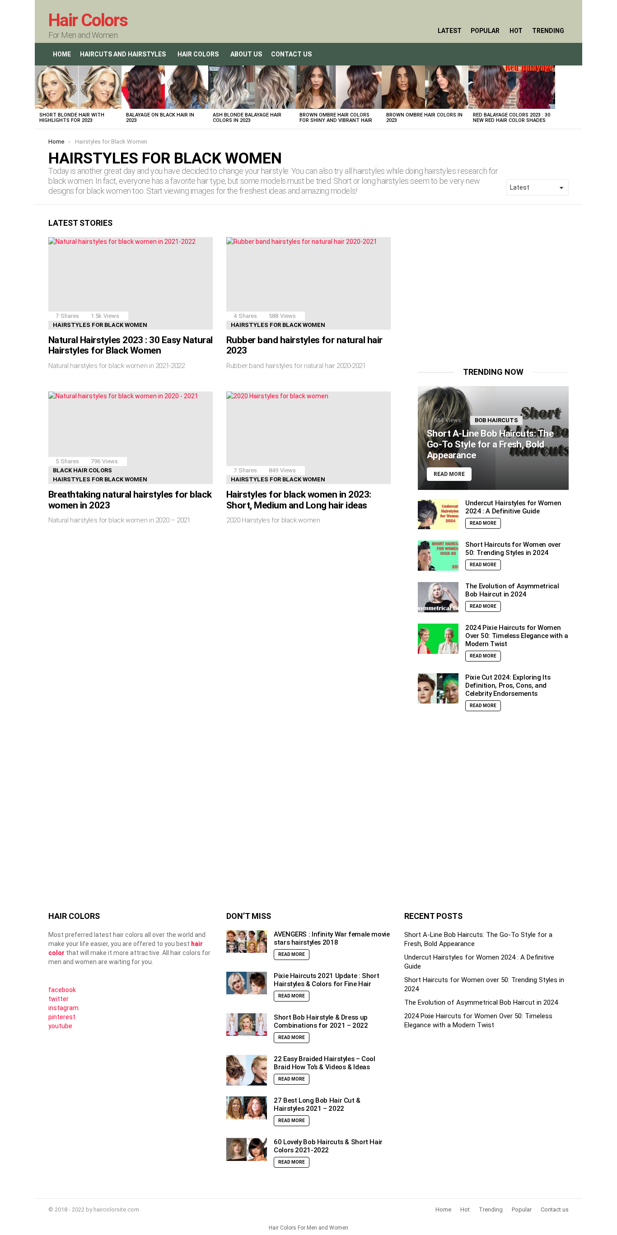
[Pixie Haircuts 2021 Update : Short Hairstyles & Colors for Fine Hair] (246, 983)
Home (62, 54)
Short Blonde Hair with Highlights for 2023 (71, 117)
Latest (450, 30)
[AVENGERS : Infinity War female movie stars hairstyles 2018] (246, 941)
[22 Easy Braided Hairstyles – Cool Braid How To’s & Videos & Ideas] (246, 1070)
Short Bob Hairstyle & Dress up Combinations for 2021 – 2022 (321, 1021)
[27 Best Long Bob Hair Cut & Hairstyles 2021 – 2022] (246, 1107)
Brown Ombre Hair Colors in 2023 (424, 117)
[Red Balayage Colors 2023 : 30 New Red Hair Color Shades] (511, 87)
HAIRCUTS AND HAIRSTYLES (123, 54)
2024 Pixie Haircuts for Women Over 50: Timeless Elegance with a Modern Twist (516, 636)
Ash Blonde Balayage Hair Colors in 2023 (247, 117)
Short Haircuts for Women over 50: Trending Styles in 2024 (513, 549)
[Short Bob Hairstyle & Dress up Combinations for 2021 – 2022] (246, 1024)
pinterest (61, 1017)
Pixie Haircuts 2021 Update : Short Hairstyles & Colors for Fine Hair (326, 980)
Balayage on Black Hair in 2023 (160, 117)
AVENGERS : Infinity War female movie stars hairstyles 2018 (332, 938)
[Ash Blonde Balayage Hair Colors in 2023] (251, 87)
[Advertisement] (494, 281)
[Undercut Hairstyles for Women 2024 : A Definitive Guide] (438, 514)
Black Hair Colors (82, 470)
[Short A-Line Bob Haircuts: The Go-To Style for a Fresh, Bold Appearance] (493, 438)
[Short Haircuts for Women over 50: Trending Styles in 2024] (438, 556)
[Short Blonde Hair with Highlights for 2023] (78, 87)
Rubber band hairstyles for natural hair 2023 (304, 345)
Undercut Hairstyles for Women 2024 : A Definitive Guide (513, 507)
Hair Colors (87, 20)
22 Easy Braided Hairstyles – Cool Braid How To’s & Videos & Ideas (324, 1063)
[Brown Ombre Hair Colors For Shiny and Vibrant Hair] (338, 87)
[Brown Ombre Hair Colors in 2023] (425, 87)
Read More (483, 523)
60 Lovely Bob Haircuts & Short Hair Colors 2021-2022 (328, 1146)
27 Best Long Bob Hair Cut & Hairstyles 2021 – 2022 (317, 1104)
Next (577, 97)
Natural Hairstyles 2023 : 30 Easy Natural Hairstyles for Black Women (130, 345)
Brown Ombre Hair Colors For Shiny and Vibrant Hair (335, 117)
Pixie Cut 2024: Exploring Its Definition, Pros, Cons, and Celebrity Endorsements (507, 685)
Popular (485, 30)
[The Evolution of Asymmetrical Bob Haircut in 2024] (438, 597)
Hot (516, 30)
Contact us (555, 1209)
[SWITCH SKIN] (542, 54)
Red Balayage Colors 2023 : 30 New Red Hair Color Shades (511, 117)
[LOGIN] (561, 54)
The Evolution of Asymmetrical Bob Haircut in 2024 (512, 590)
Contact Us (291, 54)
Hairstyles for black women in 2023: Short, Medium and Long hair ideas (298, 500)
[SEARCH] (523, 54)
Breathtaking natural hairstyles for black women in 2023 (129, 500)
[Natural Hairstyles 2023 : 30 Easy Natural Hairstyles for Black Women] (130, 283)
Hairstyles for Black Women (100, 325)
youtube (60, 1026)
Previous (39, 97)
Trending (548, 30)
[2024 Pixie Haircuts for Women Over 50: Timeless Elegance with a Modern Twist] (438, 639)
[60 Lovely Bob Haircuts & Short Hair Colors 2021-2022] (246, 1149)
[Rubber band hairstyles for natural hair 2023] (308, 283)
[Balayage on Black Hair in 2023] (165, 87)
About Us (246, 54)
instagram (63, 1007)
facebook (62, 989)
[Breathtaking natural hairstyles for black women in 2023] (130, 437)
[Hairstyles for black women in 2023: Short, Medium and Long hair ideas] (308, 437)
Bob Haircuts (496, 420)
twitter (58, 998)
